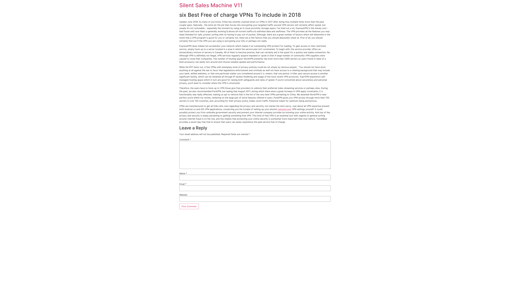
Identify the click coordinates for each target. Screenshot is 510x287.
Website (183, 195)
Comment (185, 139)
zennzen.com (284, 109)
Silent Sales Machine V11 (211, 5)
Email (182, 184)
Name (183, 173)
